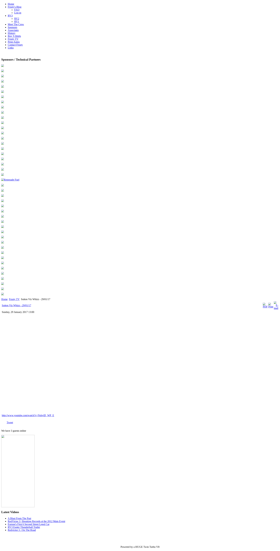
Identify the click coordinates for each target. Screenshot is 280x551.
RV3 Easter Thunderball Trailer (24, 527)
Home (4, 299)
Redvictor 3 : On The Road (22, 530)
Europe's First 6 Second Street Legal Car (28, 524)
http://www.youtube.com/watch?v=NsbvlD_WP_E (28, 415)
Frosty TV (14, 299)
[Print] (270, 306)
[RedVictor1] (18, 506)
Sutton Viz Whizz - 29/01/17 (16, 305)
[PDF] (265, 306)
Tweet (10, 422)
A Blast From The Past (19, 518)
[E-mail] (276, 308)
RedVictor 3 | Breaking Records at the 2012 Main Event (36, 521)
